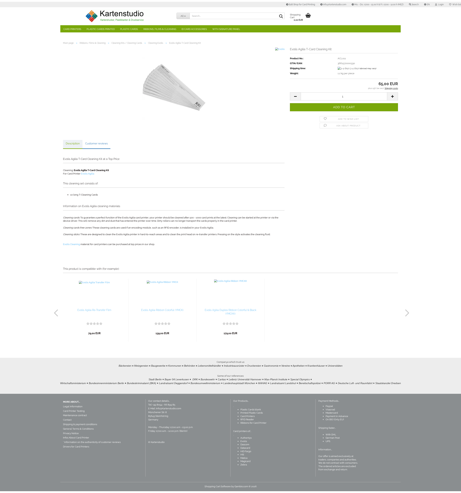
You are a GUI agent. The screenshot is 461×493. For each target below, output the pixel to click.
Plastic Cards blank (250, 409)
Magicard (245, 461)
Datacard (245, 448)
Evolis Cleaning (71, 244)
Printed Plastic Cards (251, 412)
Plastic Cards (129, 29)
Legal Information (72, 406)
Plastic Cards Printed (101, 29)
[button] (426, 4)
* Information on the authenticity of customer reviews (92, 442)
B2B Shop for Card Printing (301, 4)
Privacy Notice (71, 433)
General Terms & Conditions (78, 428)
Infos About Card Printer (76, 437)
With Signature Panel (226, 29)
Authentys (246, 437)
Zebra (243, 464)
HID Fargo (245, 451)
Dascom (244, 444)
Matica (243, 458)
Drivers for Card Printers (76, 446)
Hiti (242, 454)
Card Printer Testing (74, 411)
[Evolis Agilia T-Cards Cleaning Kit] (173, 87)
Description (73, 143)
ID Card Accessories (194, 29)
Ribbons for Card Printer (253, 423)
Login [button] (440, 4)
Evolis (243, 441)
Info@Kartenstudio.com (334, 4)
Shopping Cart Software (218, 486)
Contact (67, 419)
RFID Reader (247, 419)
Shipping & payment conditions (80, 424)
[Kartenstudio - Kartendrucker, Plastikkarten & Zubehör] (117, 16)
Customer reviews (96, 143)
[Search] (281, 16)
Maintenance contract (75, 415)
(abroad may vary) (368, 68)
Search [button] (415, 4)
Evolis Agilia (87, 173)
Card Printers (72, 29)
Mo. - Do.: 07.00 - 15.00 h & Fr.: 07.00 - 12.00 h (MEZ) (379, 4)
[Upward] (451, 487)
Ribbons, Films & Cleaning (159, 29)
